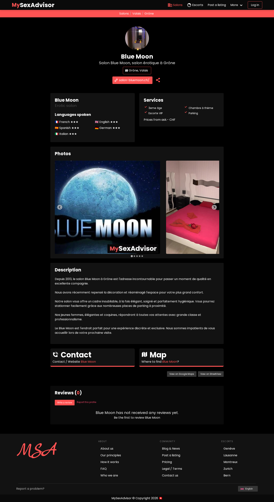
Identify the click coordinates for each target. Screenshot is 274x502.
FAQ (103, 469)
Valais (136, 13)
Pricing (167, 462)
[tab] (132, 256)
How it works (109, 462)
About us (106, 448)
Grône (149, 13)
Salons (177, 5)
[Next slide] (214, 207)
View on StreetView (210, 374)
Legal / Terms (172, 469)
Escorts (197, 5)
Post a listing (217, 5)
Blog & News (171, 448)
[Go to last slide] (59, 207)
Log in (255, 5)
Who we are (109, 475)
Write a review (64, 402)
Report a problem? (30, 489)
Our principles (110, 455)
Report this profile (86, 402)
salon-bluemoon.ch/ (134, 80)
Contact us (170, 475)
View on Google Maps (181, 374)
